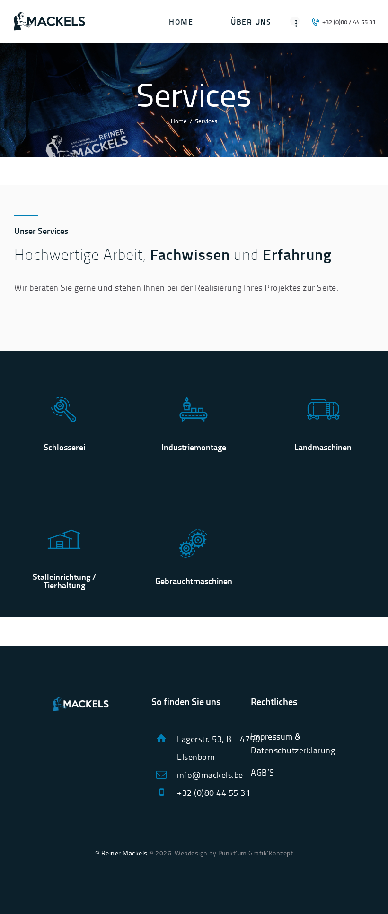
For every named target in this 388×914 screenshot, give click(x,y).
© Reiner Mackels (121, 852)
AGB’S (262, 772)
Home (179, 121)
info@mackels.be (210, 774)
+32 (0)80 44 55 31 (213, 792)
